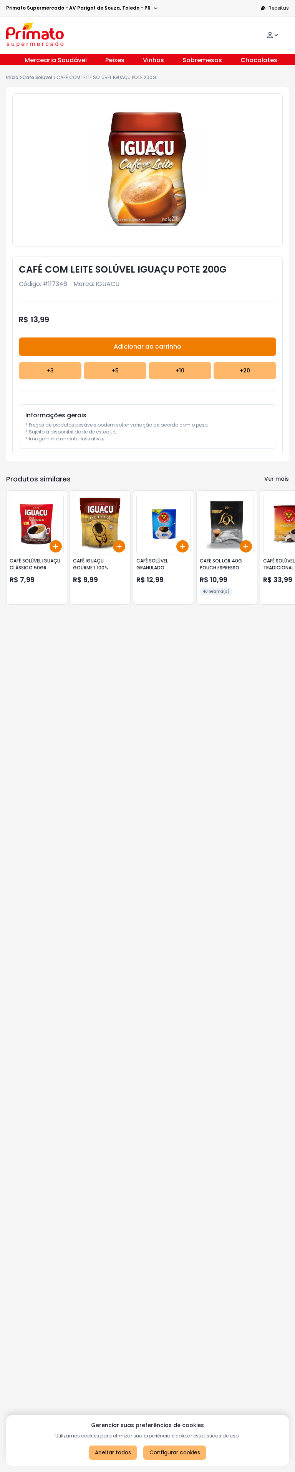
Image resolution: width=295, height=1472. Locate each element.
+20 (245, 370)
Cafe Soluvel (37, 77)
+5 (115, 370)
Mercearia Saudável (56, 60)
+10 (180, 370)
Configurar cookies (174, 1452)
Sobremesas (202, 60)
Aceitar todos (113, 1452)
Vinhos (153, 60)
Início (12, 77)
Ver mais (276, 479)
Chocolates (258, 60)
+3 (50, 370)
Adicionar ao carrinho (147, 346)
